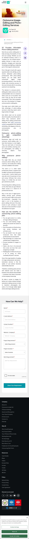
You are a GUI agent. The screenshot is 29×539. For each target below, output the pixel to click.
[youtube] (14, 495)
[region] (14, 527)
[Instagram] (18, 495)
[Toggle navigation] (25, 2)
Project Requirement (9, 340)
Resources (5, 453)
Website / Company (9, 332)
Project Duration (8, 348)
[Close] (27, 517)
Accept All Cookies (14, 536)
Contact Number (8, 324)
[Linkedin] (10, 495)
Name (5, 308)
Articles (9, 39)
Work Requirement (9, 357)
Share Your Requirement (14, 385)
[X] (3, 495)
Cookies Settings (14, 527)
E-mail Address (8, 316)
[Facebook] (7, 495)
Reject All (14, 531)
